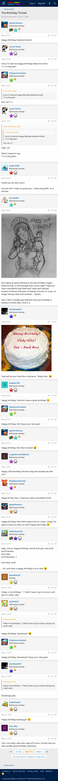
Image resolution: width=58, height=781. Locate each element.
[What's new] (49, 3)
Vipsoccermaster (10, 16)
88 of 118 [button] (29, 751)
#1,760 (54, 738)
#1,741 (54, 35)
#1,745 (54, 178)
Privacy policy (32, 771)
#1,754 (54, 544)
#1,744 (54, 121)
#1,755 (54, 587)
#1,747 (54, 322)
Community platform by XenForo (23, 779)
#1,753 (54, 517)
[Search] (54, 3)
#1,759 (54, 715)
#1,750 (54, 443)
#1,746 (54, 210)
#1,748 (54, 395)
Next (38, 751)
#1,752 (54, 493)
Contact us (6, 771)
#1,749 (54, 419)
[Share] (48, 35)
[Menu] (4, 3)
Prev (19, 751)
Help (42, 771)
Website (49, 771)
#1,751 (54, 467)
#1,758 (54, 676)
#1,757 (54, 652)
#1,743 (54, 85)
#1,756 (54, 614)
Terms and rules (19, 771)
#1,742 (54, 59)
